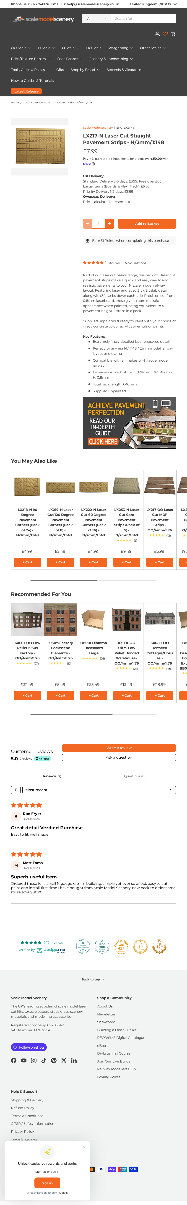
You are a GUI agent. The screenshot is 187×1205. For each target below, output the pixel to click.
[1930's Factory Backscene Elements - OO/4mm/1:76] (60, 619)
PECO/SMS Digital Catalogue (121, 1037)
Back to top (91, 979)
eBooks (103, 1045)
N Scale (44, 48)
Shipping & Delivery (27, 1100)
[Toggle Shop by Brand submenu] (98, 69)
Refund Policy (22, 1108)
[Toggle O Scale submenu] (78, 48)
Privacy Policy (22, 1131)
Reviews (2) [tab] (52, 776)
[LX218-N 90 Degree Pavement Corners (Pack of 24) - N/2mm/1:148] (27, 486)
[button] (173, 34)
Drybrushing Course (113, 1053)
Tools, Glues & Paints (28, 70)
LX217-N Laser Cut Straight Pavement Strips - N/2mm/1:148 (58, 102)
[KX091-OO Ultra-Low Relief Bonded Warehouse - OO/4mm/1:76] (126, 619)
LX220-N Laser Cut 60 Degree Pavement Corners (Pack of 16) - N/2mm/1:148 (93, 523)
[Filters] (16, 790)
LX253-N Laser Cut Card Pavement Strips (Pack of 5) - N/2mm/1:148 (127, 523)
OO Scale (18, 48)
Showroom (106, 1022)
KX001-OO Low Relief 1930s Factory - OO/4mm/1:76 (27, 650)
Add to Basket (147, 223)
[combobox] (129, 18)
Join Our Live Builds (113, 1061)
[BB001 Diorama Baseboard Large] (93, 619)
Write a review (119, 748)
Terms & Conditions (27, 1116)
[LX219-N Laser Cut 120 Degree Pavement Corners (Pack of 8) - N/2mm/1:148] (60, 486)
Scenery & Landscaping (108, 59)
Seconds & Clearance (124, 70)
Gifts (60, 70)
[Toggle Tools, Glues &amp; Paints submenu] (48, 69)
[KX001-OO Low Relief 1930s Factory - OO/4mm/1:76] (27, 619)
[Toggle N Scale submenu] (53, 48)
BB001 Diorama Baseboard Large (93, 648)
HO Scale (93, 48)
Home (15, 102)
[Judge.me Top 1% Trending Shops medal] (140, 946)
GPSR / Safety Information (32, 1123)
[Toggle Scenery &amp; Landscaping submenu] (131, 59)
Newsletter (106, 1014)
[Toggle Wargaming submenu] (131, 48)
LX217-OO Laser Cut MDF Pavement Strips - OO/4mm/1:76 (159, 520)
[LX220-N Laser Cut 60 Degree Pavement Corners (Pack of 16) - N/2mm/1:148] (93, 486)
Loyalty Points (108, 1077)
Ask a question (119, 757)
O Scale (68, 48)
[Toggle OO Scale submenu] (29, 48)
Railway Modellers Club (116, 1069)
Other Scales (150, 48)
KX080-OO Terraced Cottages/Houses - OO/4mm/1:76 (159, 653)
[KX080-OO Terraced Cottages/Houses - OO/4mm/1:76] (159, 619)
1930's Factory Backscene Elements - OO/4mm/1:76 (60, 650)
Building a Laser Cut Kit (116, 1030)
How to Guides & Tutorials (32, 80)
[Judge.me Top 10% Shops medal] (159, 946)
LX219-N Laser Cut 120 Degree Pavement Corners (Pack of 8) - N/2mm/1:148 (60, 523)
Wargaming (118, 48)
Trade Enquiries (24, 1139)
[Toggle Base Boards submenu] (81, 59)
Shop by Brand (83, 70)
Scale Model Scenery (98, 127)
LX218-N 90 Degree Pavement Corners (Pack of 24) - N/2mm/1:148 (27, 523)
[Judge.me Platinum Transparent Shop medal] (83, 946)
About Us (105, 1006)
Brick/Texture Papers (28, 59)
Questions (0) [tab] (134, 776)
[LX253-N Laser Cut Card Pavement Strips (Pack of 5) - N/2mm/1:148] (126, 486)
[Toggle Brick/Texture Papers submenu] (49, 59)
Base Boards (67, 59)
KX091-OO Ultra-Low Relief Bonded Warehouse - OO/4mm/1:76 (126, 653)
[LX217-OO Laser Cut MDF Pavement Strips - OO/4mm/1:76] (159, 486)
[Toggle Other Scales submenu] (164, 48)
